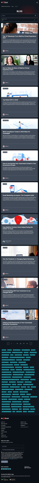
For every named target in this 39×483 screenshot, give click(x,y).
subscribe (4, 461)
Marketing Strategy (25, 396)
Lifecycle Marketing (28, 389)
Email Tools (20, 384)
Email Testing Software (6, 384)
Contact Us (3, 435)
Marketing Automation (6, 396)
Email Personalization (25, 379)
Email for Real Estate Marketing (8, 367)
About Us (3, 422)
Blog (2, 433)
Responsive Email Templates (16, 404)
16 (27, 343)
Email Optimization (27, 377)
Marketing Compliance (16, 396)
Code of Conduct (24, 423)
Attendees (3, 425)
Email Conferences (13, 362)
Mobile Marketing (33, 396)
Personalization (26, 401)
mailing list (29, 394)
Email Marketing (19, 369)
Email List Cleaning (5, 369)
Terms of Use (23, 422)
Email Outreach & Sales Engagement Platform (10, 379)
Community (26, 352)
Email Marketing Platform (6, 374)
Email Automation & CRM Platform (8, 359)
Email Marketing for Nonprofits (18, 372)
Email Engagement (24, 364)
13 (17, 343)
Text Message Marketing (6, 411)
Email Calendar (19, 359)
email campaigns (26, 359)
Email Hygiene (25, 367)
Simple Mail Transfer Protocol (28, 406)
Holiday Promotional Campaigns (8, 389)
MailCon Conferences (24, 391)
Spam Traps (32, 409)
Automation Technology (6, 352)
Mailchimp (10, 391)
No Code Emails (27, 399)
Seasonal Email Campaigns (16, 406)
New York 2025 (4, 423)
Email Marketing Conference (29, 369)
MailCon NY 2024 (15, 394)
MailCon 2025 (15, 391)
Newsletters (20, 399)
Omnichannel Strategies (16, 401)
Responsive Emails (26, 404)
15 (23, 343)
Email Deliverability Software (7, 364)
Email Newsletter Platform (17, 377)
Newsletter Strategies (13, 399)
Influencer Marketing (19, 389)
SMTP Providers (26, 409)
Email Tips (14, 384)
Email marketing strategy (29, 374)
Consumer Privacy (33, 352)
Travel (14, 411)
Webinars (25, 411)
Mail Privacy (4, 391)
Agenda (2, 430)
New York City (4, 399)
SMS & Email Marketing (6, 409)
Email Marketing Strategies (18, 374)
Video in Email (19, 411)
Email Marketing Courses (6, 372)
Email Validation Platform (28, 384)
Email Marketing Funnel (30, 372)
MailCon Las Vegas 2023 (6, 394)
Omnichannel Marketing (6, 401)
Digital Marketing (5, 357)
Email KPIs (32, 367)
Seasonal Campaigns (6, 406)
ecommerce (28, 357)
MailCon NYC (22, 394)
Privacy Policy (4, 436)
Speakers (3, 428)
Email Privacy (32, 379)
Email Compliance (5, 362)
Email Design (16, 364)
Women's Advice (31, 411)
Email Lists (12, 369)
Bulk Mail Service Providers (17, 352)
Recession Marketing (6, 404)
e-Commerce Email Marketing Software (17, 357)
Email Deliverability (22, 362)
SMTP (20, 409)
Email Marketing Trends (6, 377)
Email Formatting (18, 367)
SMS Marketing (15, 409)
